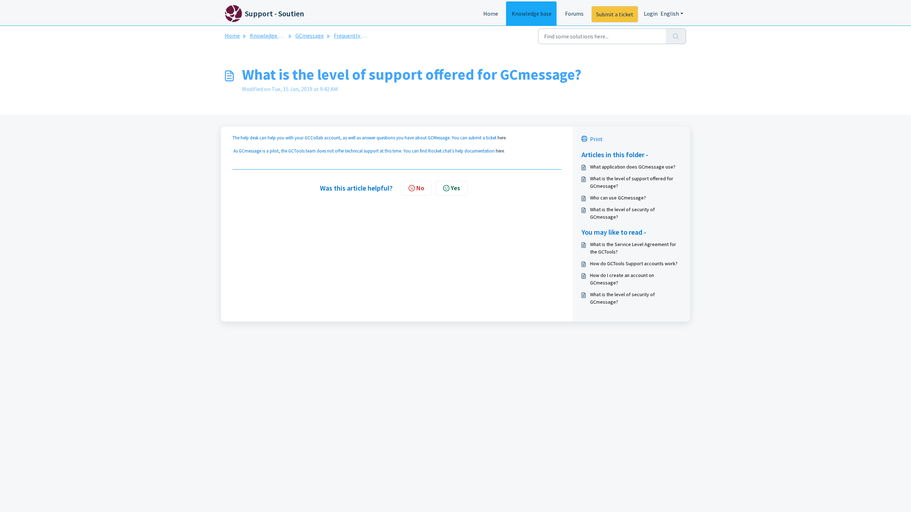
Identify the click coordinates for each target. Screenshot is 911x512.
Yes (455, 188)
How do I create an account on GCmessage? (622, 279)
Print (596, 139)
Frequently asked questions (367, 35)
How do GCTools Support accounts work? (634, 263)
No (420, 188)
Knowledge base (532, 13)
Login (651, 13)
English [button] (669, 13)
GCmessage (309, 35)
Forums (574, 13)
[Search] (676, 36)
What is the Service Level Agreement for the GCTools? (633, 248)
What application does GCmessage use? (632, 167)
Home (490, 13)
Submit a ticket (614, 14)
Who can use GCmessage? (618, 197)
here (501, 138)
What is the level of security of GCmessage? (622, 213)
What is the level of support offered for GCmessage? (631, 182)
